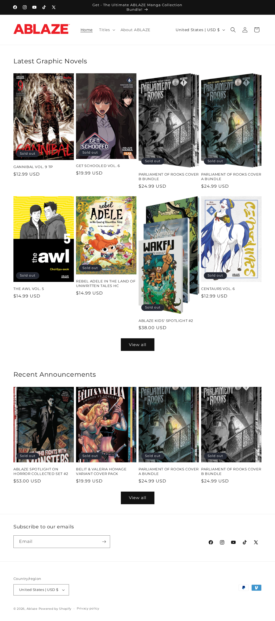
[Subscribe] (104, 541)
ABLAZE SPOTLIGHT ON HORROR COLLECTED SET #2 (40, 471)
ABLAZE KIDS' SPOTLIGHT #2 (166, 320)
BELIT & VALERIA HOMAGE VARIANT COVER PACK (101, 471)
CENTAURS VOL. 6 (218, 288)
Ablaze (32, 609)
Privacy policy (88, 608)
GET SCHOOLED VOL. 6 (98, 166)
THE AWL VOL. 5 (28, 288)
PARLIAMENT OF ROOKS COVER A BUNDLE (231, 176)
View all (137, 344)
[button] (106, 29)
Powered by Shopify (55, 609)
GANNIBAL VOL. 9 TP (33, 167)
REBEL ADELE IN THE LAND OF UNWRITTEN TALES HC (106, 283)
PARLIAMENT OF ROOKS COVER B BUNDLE (169, 176)
